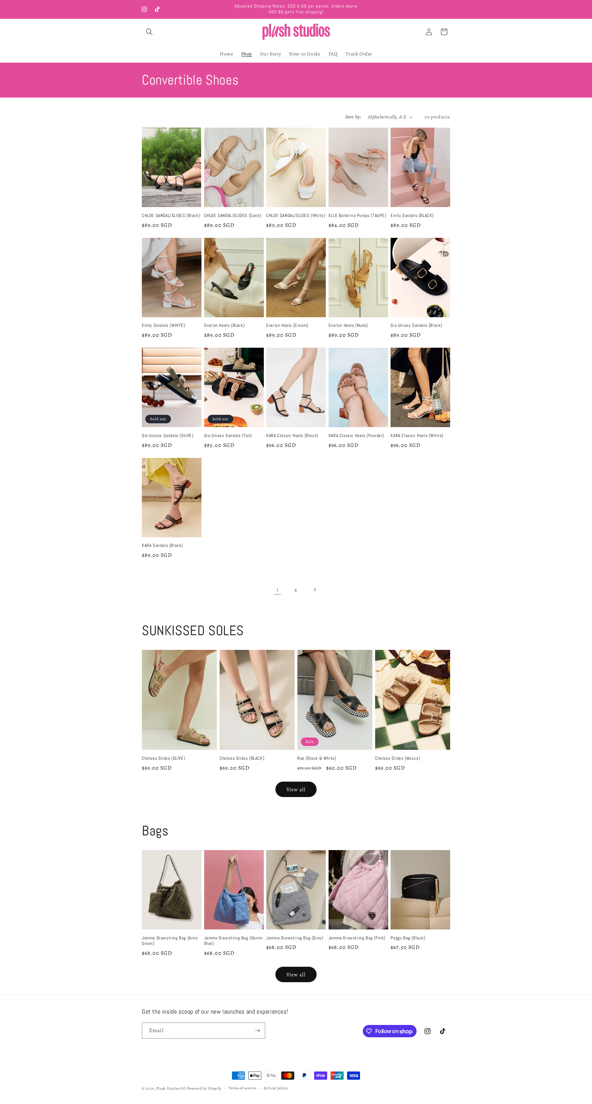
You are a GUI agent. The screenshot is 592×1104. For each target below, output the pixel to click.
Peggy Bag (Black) (408, 938)
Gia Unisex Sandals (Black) (416, 325)
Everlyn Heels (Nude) (348, 325)
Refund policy (275, 1088)
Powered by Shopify (204, 1088)
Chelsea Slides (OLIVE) (163, 758)
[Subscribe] (257, 1031)
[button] (149, 31)
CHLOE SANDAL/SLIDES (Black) (171, 215)
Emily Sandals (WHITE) (163, 325)
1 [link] (277, 589)
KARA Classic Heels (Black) (292, 435)
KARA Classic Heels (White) (417, 435)
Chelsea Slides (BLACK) (242, 758)
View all (296, 789)
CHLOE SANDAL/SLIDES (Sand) (232, 215)
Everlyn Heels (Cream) (287, 325)
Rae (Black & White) (316, 758)
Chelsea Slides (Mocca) (397, 758)
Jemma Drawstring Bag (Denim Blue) (233, 941)
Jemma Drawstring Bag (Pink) (357, 938)
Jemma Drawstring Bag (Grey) (294, 938)
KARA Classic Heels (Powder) (356, 435)
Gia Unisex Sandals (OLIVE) (168, 435)
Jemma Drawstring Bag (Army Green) (170, 941)
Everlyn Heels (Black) (224, 325)
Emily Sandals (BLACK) (412, 215)
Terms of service (243, 1088)
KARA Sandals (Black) (162, 545)
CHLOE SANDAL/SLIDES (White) (295, 215)
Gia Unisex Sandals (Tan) (228, 435)
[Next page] (314, 589)
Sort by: (353, 117)
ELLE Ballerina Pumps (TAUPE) (357, 215)
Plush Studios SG (171, 1088)
